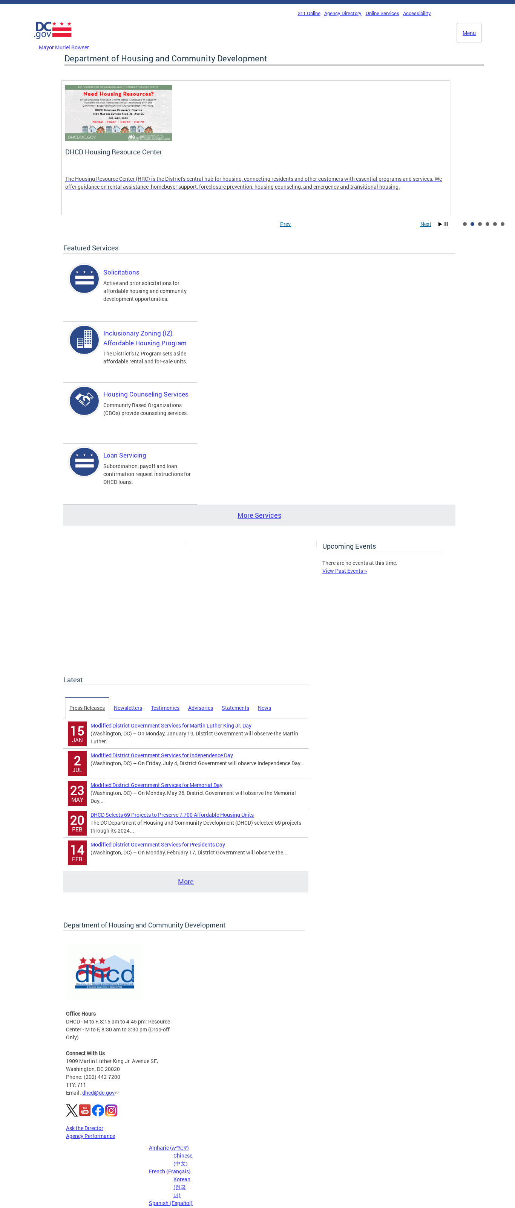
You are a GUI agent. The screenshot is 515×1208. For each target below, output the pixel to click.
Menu (469, 33)
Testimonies (165, 707)
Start (440, 224)
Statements (235, 707)
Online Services (382, 13)
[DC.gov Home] (53, 41)
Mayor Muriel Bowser (64, 47)
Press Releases (87, 707)
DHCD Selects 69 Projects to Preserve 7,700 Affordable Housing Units (172, 814)
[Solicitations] (84, 285)
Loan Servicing (124, 455)
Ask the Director (84, 1128)
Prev (285, 223)
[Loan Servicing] (84, 468)
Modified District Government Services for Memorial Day (156, 785)
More (186, 881)
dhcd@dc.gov (98, 1092)
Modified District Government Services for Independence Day (161, 755)
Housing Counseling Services (146, 394)
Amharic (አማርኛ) (169, 1147)
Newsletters (128, 707)
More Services (259, 515)
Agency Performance (90, 1135)
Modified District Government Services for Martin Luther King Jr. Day (170, 725)
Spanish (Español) (171, 1202)
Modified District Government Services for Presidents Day (157, 844)
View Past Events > (344, 570)
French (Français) (170, 1171)
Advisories (200, 707)
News (264, 707)
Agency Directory (343, 13)
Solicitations (121, 272)
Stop (446, 224)
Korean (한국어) (181, 1187)
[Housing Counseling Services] (84, 407)
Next (425, 223)
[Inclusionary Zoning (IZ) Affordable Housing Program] (84, 346)
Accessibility (417, 13)
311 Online (309, 13)
